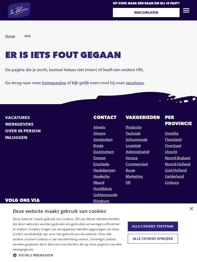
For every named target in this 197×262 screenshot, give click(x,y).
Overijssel (173, 146)
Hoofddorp (102, 189)
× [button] (191, 209)
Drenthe (172, 133)
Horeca (132, 158)
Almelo (99, 127)
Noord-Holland (177, 164)
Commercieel (137, 164)
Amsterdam (103, 139)
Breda (98, 146)
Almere (99, 133)
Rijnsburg (101, 201)
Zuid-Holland (176, 170)
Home (10, 36)
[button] (68, 255)
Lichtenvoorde (105, 195)
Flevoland (173, 139)
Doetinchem (103, 152)
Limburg (172, 182)
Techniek (133, 133)
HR (128, 182)
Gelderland (174, 176)
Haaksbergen (104, 170)
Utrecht (171, 152)
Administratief (137, 152)
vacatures (135, 82)
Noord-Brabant (177, 158)
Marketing (134, 176)
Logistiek (133, 146)
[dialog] (98, 232)
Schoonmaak (136, 139)
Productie (134, 127)
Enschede (101, 164)
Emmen (99, 158)
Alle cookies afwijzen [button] (153, 238)
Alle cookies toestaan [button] (152, 226)
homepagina (54, 82)
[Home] (19, 10)
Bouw (130, 170)
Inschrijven (146, 12)
